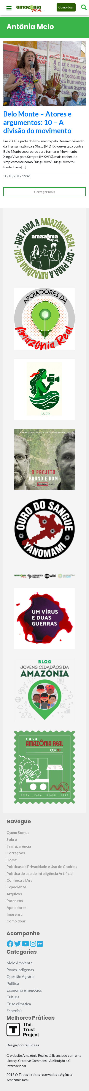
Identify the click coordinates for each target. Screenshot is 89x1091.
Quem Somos (17, 832)
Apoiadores (16, 907)
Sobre (11, 839)
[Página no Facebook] (9, 943)
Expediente (16, 887)
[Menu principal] (9, 8)
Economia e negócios (24, 990)
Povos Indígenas (20, 970)
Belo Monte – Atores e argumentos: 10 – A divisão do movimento (37, 122)
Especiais (14, 1010)
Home (11, 860)
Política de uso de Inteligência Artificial (39, 873)
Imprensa (14, 914)
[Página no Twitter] (17, 943)
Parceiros (14, 900)
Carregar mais (44, 192)
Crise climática (18, 1004)
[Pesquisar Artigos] (84, 7)
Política (12, 983)
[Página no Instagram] (33, 943)
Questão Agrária (20, 976)
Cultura (12, 997)
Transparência (18, 846)
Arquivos (14, 894)
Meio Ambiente (19, 963)
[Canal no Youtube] (25, 943)
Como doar (66, 7)
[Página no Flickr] (40, 943)
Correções (15, 853)
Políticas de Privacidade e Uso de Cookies (41, 866)
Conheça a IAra (19, 880)
